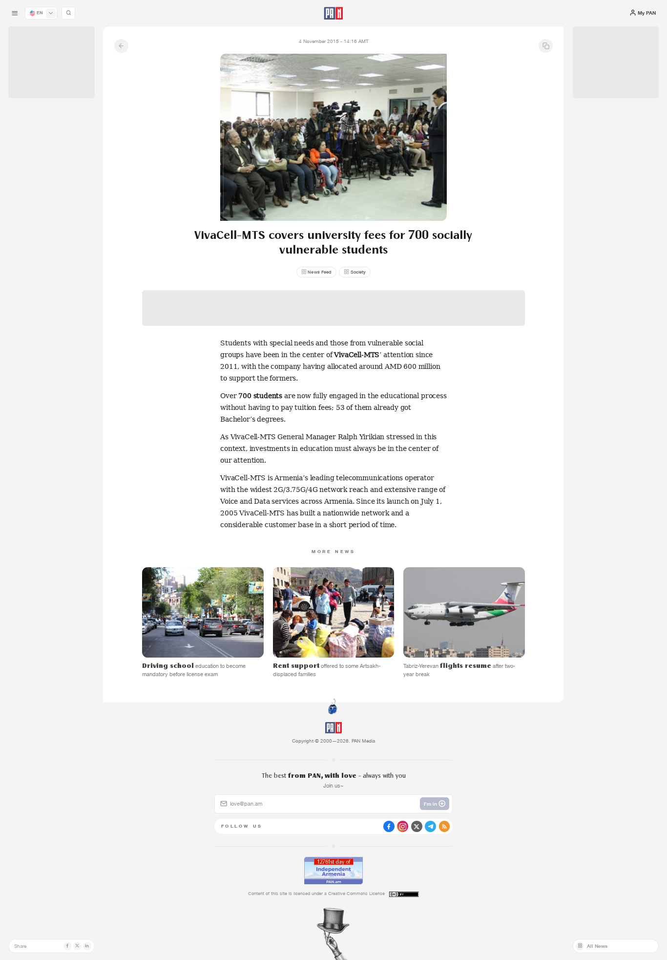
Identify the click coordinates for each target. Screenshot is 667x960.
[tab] (418, 227)
